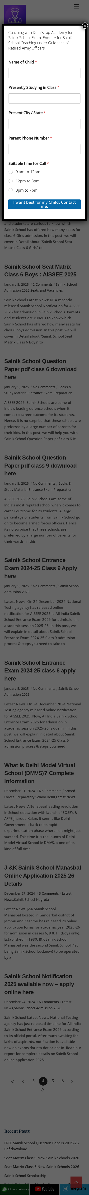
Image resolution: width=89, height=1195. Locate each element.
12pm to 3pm (28, 181)
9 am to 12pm (28, 171)
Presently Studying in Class (34, 87)
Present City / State (27, 113)
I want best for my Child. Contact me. (44, 204)
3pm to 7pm (26, 190)
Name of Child (23, 62)
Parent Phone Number (30, 138)
